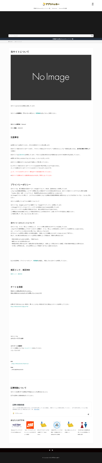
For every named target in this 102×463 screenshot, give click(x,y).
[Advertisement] (51, 23)
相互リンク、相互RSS (16, 274)
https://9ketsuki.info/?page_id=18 (19, 306)
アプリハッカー (55, 457)
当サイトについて (18, 41)
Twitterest (54, 8)
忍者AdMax (22, 154)
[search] (92, 35)
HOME (11, 41)
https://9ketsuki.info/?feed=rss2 (20, 363)
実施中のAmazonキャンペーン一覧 (42, 8)
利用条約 (38, 113)
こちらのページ (28, 348)
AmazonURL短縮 (63, 8)
